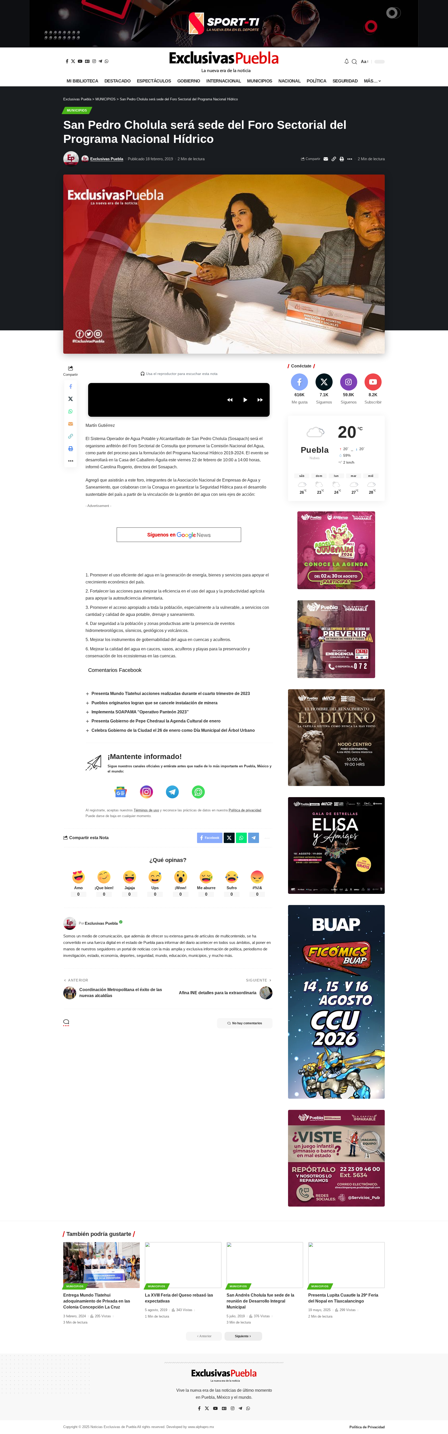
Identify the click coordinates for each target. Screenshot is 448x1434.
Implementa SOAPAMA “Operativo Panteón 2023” (140, 712)
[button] (354, 61)
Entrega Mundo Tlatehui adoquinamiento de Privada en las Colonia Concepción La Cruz (96, 1301)
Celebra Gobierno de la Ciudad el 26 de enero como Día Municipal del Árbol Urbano (173, 730)
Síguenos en (162, 535)
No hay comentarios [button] (247, 1023)
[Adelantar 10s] (260, 400)
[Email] (325, 159)
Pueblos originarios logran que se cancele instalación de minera (155, 703)
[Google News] (87, 61)
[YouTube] (80, 61)
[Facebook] (67, 61)
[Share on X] (70, 399)
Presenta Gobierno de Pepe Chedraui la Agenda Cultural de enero (156, 721)
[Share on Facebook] (70, 386)
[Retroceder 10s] (230, 400)
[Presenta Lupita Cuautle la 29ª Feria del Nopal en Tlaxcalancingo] (346, 1265)
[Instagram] (94, 61)
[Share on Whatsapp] (70, 411)
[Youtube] (373, 389)
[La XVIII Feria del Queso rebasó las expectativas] (183, 1265)
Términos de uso (146, 810)
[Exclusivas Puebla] (224, 61)
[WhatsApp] (106, 61)
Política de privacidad (245, 810)
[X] (73, 61)
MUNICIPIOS (77, 110)
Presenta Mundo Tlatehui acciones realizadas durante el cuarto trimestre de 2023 (171, 693)
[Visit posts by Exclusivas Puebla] (71, 159)
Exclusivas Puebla (106, 159)
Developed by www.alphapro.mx (190, 1427)
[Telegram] (100, 61)
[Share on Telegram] (253, 838)
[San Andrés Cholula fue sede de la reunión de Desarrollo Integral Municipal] (265, 1265)
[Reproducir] (245, 400)
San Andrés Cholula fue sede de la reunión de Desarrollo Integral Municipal (260, 1301)
